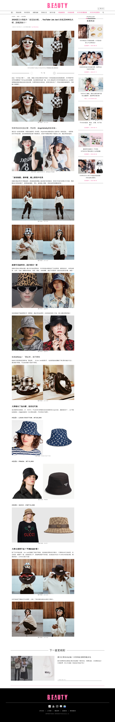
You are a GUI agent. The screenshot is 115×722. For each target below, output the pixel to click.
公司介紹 (41, 710)
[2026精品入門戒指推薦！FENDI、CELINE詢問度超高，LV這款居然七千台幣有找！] (90, 31)
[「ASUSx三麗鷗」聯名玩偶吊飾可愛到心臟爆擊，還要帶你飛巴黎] (90, 84)
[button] (54, 73)
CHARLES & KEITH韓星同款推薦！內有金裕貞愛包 (91, 176)
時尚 (18, 16)
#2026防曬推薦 (82, 12)
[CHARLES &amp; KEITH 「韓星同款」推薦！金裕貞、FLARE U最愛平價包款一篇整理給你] (90, 166)
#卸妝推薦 (71, 12)
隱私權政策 (73, 710)
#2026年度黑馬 (95, 12)
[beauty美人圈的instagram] (57, 706)
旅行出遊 (52, 12)
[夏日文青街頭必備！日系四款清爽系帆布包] (33, 668)
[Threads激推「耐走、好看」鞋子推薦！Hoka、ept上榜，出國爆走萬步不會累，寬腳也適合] (90, 113)
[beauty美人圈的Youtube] (54, 706)
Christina (35, 27)
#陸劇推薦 (61, 12)
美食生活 (44, 12)
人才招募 (49, 710)
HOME (13, 16)
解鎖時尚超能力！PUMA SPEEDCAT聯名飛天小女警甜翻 (90, 150)
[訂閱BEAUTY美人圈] (65, 706)
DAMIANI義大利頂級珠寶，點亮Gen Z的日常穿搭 (91, 68)
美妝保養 (18, 12)
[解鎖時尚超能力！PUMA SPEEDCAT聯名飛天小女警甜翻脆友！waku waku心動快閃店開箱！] (90, 140)
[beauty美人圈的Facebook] (50, 706)
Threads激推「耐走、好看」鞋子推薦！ (91, 123)
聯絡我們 (57, 710)
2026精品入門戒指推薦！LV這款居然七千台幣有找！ (90, 41)
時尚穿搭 (27, 12)
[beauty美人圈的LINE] (61, 706)
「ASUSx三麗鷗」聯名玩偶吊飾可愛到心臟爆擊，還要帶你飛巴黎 (91, 94)
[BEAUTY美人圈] (57, 5)
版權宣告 (64, 710)
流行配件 (23, 16)
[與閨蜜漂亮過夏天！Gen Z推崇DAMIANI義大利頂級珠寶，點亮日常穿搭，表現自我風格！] (90, 58)
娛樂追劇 (35, 12)
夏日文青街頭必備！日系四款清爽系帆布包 (74, 657)
